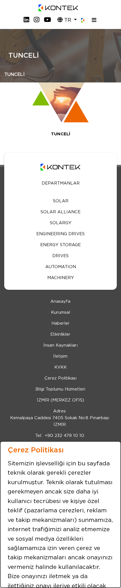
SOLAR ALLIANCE (60, 212)
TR (67, 20)
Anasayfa (60, 301)
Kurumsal (60, 312)
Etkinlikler (60, 334)
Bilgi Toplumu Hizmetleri (60, 389)
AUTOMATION (60, 267)
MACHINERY (60, 278)
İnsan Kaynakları (60, 345)
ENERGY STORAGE (60, 245)
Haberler (60, 323)
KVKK (60, 367)
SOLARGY (60, 223)
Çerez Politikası (60, 378)
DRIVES (60, 256)
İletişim (60, 356)
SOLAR (60, 201)
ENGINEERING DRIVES (60, 234)
